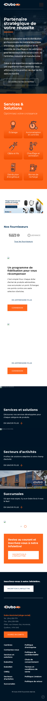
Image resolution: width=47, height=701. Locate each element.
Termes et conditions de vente (31, 669)
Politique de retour (33, 681)
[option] (13, 235)
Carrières (8, 645)
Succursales (9, 684)
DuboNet (8, 667)
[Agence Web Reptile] (43, 697)
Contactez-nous (11, 650)
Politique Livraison (33, 676)
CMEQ (6, 672)
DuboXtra (8, 662)
